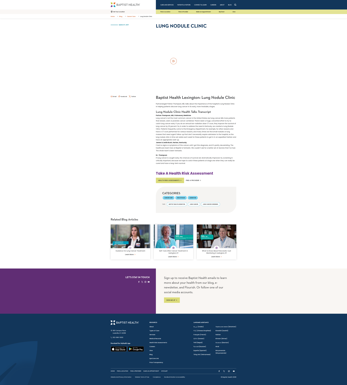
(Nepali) (198, 343)
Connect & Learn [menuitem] (200, 5)
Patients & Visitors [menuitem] (183, 5)
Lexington (192, 198)
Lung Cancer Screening (210, 204)
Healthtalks (181, 198)
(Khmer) (221, 339)
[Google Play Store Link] (136, 349)
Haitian (218, 335)
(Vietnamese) (202, 354)
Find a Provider (183, 12)
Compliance (157, 377)
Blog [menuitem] (230, 5)
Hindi (217, 346)
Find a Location (165, 12)
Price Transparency (156, 362)
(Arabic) (198, 327)
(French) (199, 335)
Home (113, 371)
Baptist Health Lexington (177, 204)
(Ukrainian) (226, 327)
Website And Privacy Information (121, 377)
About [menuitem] (222, 5)
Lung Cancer (194, 204)
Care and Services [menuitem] (167, 5)
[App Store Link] (119, 349)
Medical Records (155, 339)
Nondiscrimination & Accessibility (174, 377)
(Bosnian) (222, 343)
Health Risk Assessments (169, 180)
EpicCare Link (154, 358)
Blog (151, 354)
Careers (152, 346)
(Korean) (198, 339)
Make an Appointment (203, 12)
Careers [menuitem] (213, 5)
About (151, 327)
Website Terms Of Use (142, 377)
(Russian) (199, 346)
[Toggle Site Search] (235, 5)
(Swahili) (222, 331)
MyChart (221, 12)
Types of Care (154, 331)
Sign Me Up (170, 300)
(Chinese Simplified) (202, 331)
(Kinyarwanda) (221, 352)
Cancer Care (168, 198)
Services (152, 335)
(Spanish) (200, 350)
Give (234, 12)
